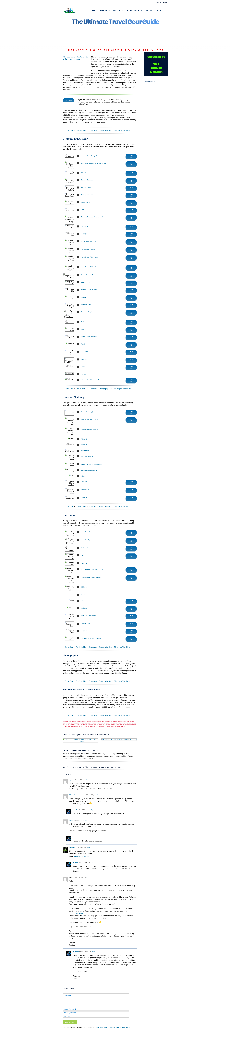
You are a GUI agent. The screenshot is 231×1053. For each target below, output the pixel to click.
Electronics (93, 130)
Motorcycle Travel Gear (122, 130)
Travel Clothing (81, 130)
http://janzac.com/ (76, 913)
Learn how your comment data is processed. (112, 1027)
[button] (99, 156)
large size (71, 820)
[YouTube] (145, 85)
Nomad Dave (76, 810)
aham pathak (72, 847)
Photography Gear (105, 130)
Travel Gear (69, 130)
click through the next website (76, 795)
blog (70, 780)
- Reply (85, 780)
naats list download (81, 856)
